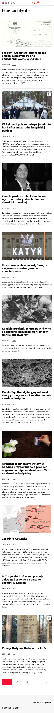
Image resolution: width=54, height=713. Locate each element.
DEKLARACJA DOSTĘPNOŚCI (42, 702)
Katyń (14, 65)
